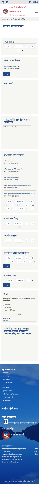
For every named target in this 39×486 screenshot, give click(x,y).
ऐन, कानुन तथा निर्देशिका (9, 397)
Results (5, 320)
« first (8, 47)
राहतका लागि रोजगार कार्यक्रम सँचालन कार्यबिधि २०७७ (17, 185)
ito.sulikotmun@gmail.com (10, 462)
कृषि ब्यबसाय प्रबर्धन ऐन (10, 161)
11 (33, 205)
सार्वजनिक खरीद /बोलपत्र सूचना (11, 394)
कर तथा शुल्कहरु (7, 400)
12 (8, 208)
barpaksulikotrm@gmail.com (11, 457)
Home (3, 19)
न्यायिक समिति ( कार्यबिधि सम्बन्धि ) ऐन (13, 169)
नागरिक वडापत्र (7, 379)
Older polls (6, 318)
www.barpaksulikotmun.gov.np (12, 454)
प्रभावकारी (7, 304)
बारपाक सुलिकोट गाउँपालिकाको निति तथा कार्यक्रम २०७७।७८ (19, 194)
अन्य (7, 74)
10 (26, 205)
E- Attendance (7, 382)
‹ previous (18, 47)
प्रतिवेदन (8, 19)
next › (22, 208)
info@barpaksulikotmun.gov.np (12, 459)
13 (15, 208)
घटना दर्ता (5, 373)
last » (30, 208)
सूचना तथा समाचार (7, 391)
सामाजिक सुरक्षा (6, 376)
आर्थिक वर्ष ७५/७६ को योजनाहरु (12, 66)
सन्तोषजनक (8, 307)
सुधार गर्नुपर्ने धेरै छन (10, 310)
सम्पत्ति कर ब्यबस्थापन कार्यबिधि (11, 177)
